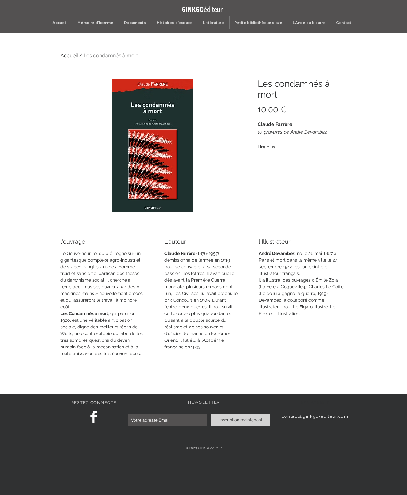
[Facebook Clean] (93, 417)
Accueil (69, 55)
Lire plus (266, 146)
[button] (135, 22)
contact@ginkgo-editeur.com (315, 416)
